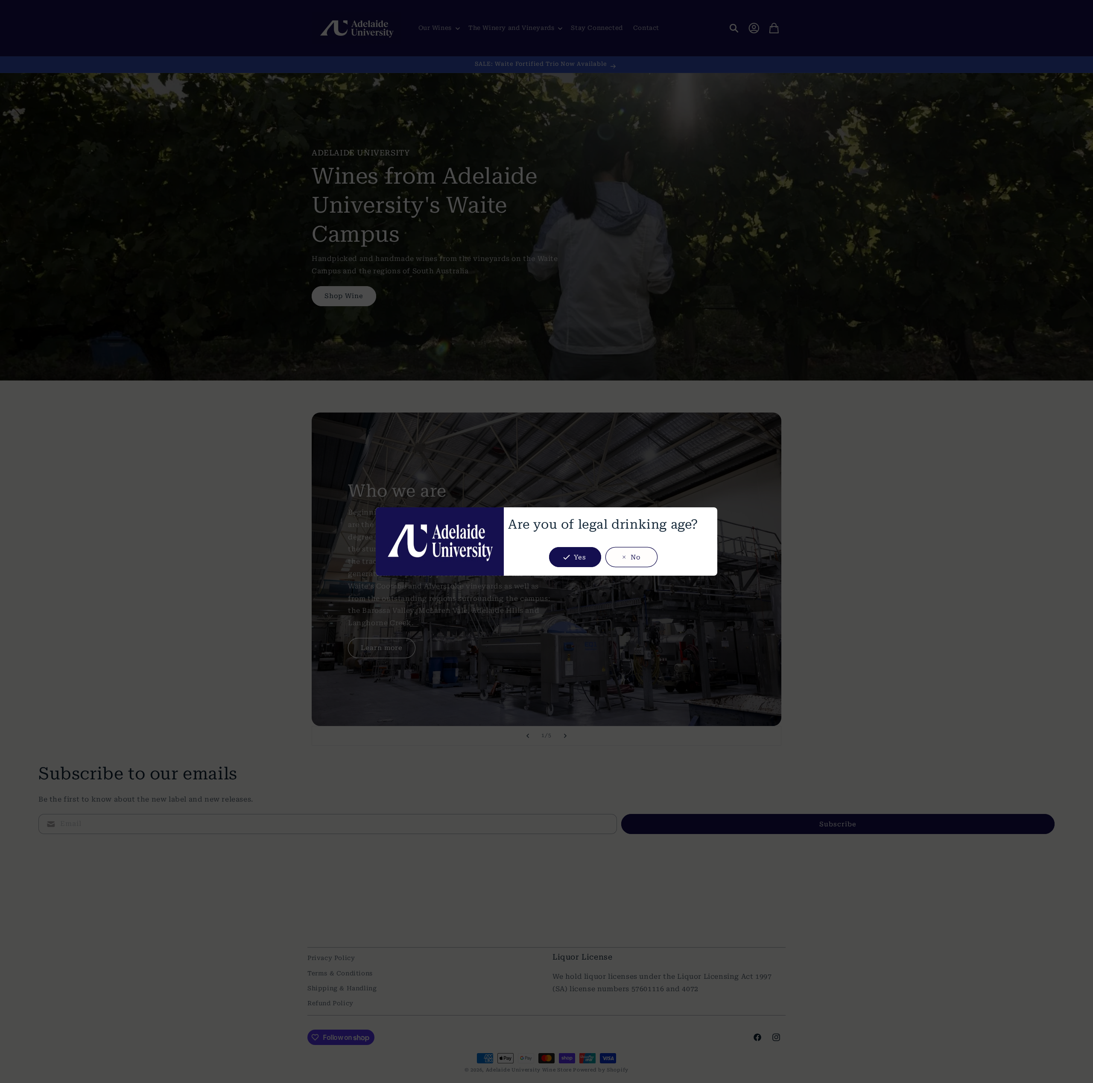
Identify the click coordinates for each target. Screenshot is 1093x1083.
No (635, 557)
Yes (580, 557)
